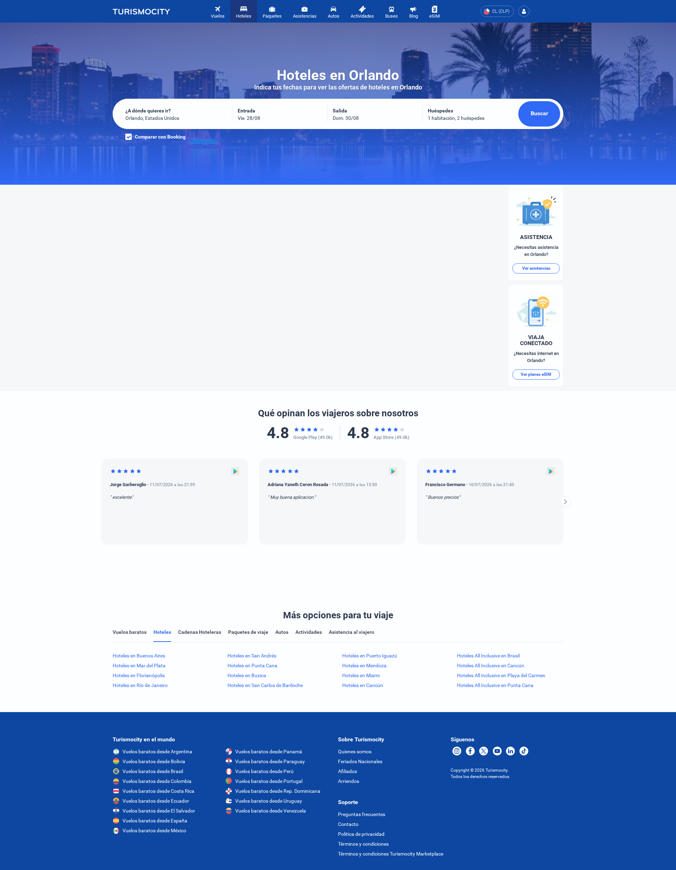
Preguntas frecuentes (361, 814)
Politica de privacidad (361, 834)
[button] (524, 11)
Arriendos (348, 781)
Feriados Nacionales (360, 761)
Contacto (348, 824)
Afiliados (347, 771)
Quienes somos (354, 751)
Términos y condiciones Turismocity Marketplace (390, 854)
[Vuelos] (141, 11)
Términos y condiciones (363, 844)
